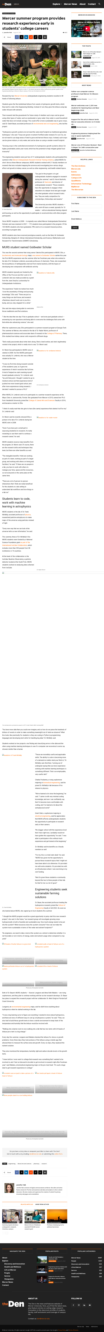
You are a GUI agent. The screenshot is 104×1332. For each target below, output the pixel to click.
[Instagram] (79, 1305)
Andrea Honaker (82, 99)
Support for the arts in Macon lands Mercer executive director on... (57, 1278)
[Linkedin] (26, 37)
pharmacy (36, 1163)
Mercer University (21, 96)
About (83, 4)
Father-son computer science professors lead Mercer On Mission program (84, 94)
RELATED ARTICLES (27, 1204)
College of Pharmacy (54, 333)
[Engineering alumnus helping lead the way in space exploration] (42, 1269)
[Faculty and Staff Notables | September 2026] (42, 1259)
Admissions (94, 1326)
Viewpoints (86, 66)
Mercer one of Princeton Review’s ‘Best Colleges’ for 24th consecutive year (92, 53)
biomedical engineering (51, 783)
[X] (22, 37)
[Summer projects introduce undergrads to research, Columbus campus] (12, 1216)
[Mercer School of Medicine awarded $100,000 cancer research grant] (35, 1216)
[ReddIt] (31, 37)
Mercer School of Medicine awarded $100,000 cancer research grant (32, 1227)
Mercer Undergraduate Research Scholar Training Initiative (33, 160)
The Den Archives (78, 166)
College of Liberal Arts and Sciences (42, 400)
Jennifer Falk (8, 32)
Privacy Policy (62, 1330)
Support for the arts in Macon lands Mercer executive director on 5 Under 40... (85, 122)
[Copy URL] (36, 37)
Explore (56, 4)
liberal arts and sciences (24, 1163)
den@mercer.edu (35, 1154)
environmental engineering (21, 1007)
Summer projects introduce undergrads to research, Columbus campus (10, 1227)
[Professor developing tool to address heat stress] (57, 1216)
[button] (99, 4)
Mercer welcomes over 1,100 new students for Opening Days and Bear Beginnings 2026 (85, 108)
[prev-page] (3, 1233)
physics (28, 515)
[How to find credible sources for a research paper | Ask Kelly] (76, 64)
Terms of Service (73, 1330)
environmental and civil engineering (45, 124)
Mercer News (70, 4)
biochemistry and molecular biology (14, 255)
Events (74, 172)
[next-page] (6, 1233)
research (44, 1163)
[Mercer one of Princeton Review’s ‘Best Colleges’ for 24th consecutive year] (76, 54)
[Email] (40, 37)
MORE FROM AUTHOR (42, 1204)
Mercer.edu (76, 169)
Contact (92, 4)
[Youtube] (90, 1305)
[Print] (45, 37)
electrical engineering (42, 816)
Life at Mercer (75, 113)
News (87, 1326)
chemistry (48, 182)
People (74, 99)
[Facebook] (17, 37)
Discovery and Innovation (9, 13)
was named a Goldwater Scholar (43, 255)
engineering (11, 1163)
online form (58, 1154)
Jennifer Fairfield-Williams (88, 150)
